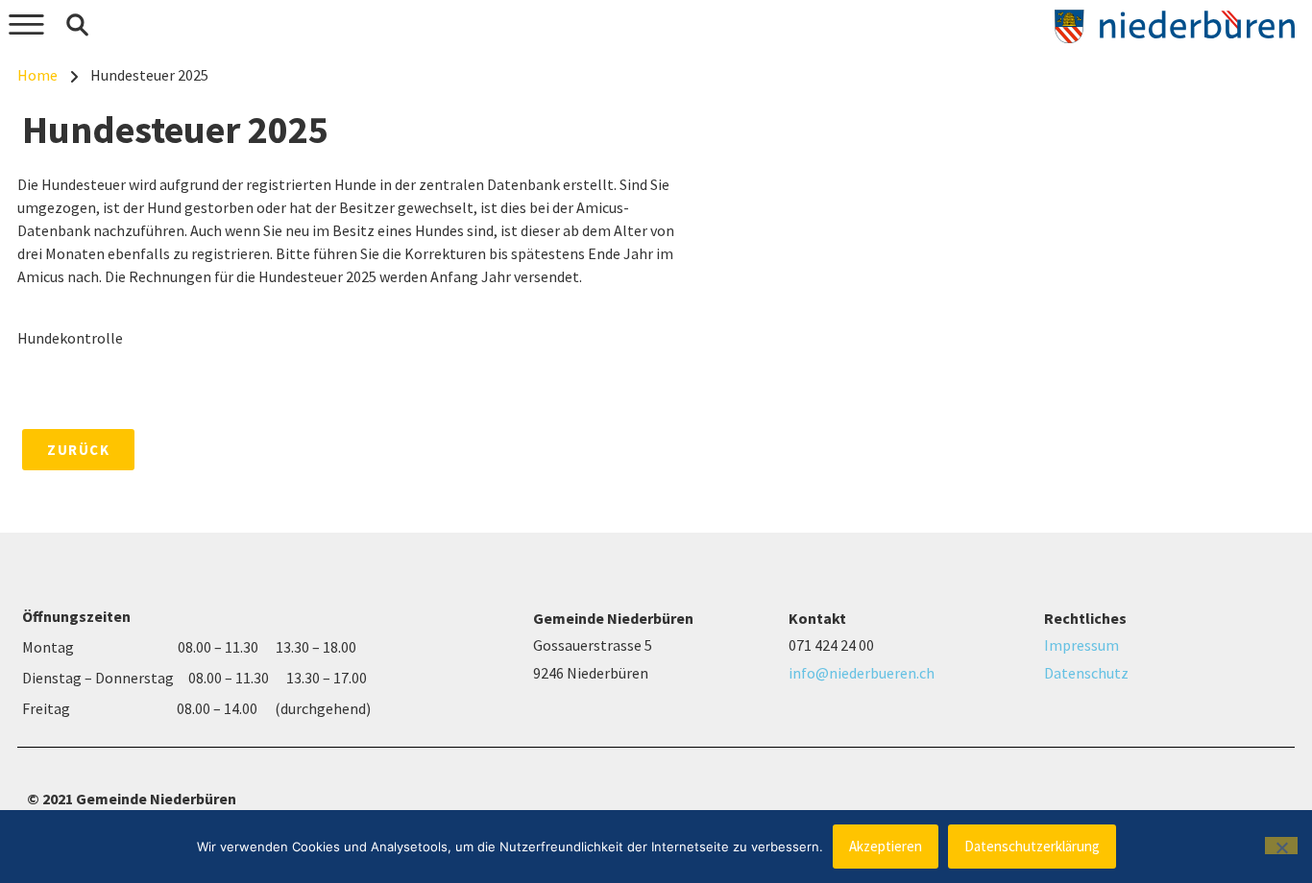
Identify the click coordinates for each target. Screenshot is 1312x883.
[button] (77, 25)
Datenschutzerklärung (1032, 846)
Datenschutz (1086, 672)
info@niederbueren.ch (862, 672)
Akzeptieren (885, 846)
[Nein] (1281, 845)
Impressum (1081, 645)
